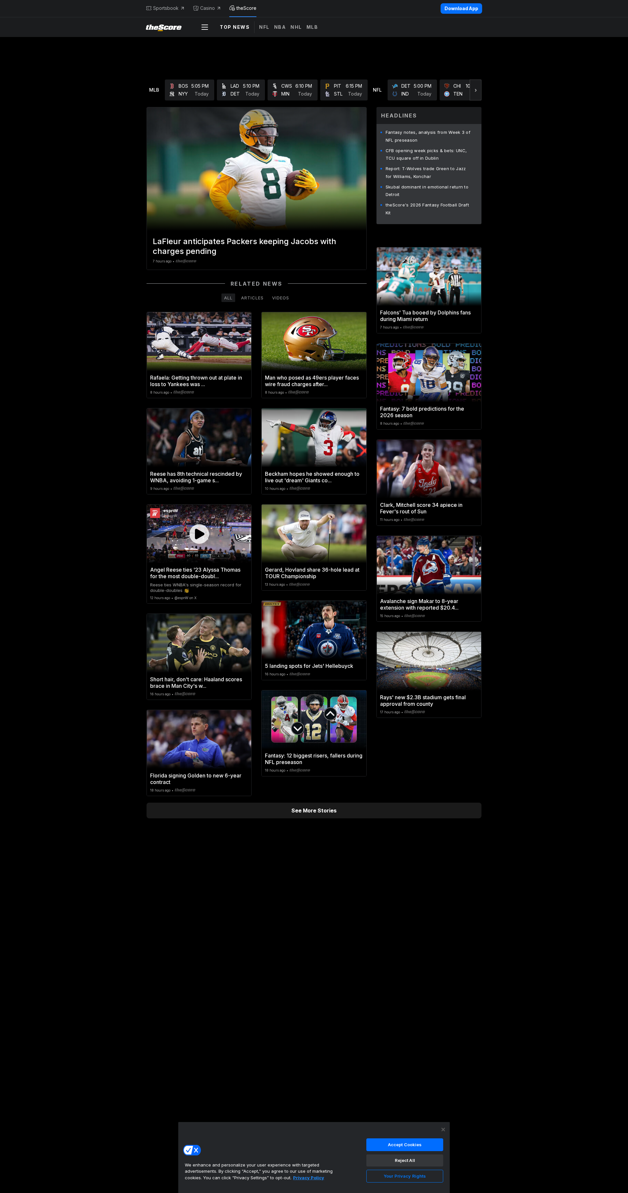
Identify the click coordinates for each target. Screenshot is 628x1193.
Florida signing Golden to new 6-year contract (195, 778)
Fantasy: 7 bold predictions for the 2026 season (422, 411)
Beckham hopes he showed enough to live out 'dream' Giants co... (312, 477)
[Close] (443, 1129)
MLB (312, 27)
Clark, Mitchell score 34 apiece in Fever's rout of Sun (421, 508)
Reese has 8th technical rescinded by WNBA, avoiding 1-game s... (196, 477)
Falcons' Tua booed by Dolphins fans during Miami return (425, 315)
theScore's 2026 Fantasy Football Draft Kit (427, 208)
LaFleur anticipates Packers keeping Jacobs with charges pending (244, 246)
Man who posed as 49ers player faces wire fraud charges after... (312, 380)
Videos (280, 297)
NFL (264, 27)
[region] (314, 1157)
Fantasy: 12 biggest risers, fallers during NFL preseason (313, 758)
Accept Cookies (405, 1144)
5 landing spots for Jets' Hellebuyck (309, 666)
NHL (296, 27)
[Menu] (204, 27)
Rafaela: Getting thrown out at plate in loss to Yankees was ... (196, 380)
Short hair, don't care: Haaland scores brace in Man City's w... (196, 682)
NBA (280, 27)
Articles (252, 297)
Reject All (405, 1160)
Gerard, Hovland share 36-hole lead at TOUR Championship (312, 572)
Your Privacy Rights (405, 1176)
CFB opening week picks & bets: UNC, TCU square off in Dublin (426, 154)
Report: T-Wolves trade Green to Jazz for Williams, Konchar (426, 172)
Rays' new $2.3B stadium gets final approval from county (423, 700)
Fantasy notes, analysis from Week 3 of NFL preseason (428, 136)
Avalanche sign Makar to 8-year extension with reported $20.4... (419, 604)
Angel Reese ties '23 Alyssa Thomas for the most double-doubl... (195, 572)
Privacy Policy (308, 1177)
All (228, 297)
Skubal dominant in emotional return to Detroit (427, 190)
